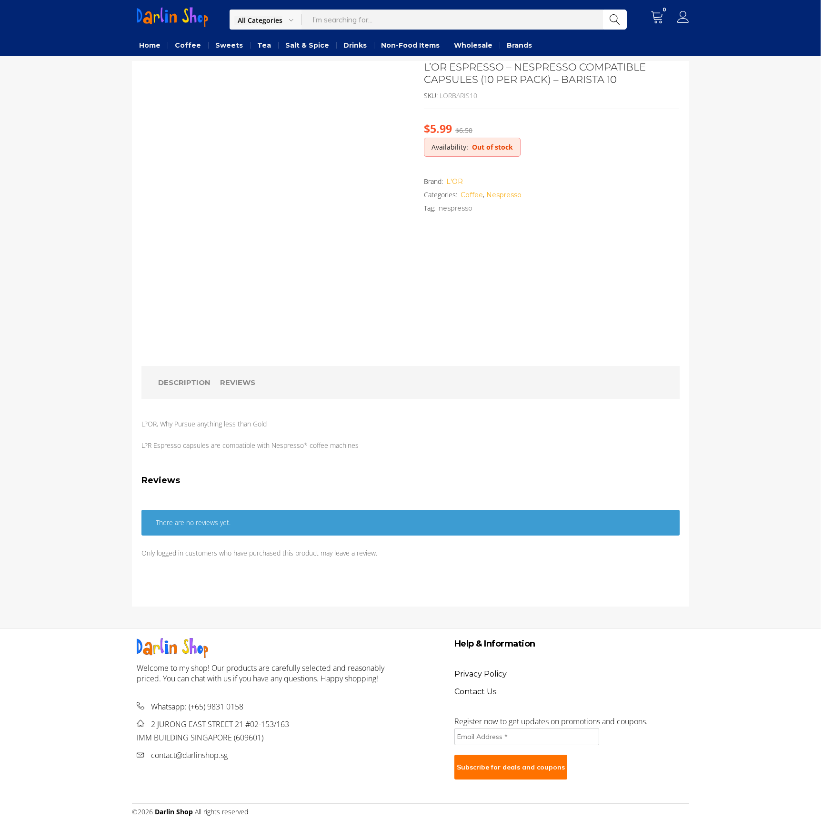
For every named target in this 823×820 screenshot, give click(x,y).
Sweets (229, 45)
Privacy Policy (480, 673)
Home (150, 45)
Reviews (237, 382)
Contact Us (475, 691)
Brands (519, 45)
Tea (264, 45)
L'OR (454, 181)
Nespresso (504, 195)
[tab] (184, 382)
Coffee (188, 45)
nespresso (455, 208)
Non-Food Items (410, 45)
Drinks (355, 45)
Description (184, 382)
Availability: (450, 147)
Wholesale (473, 45)
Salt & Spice (307, 45)
